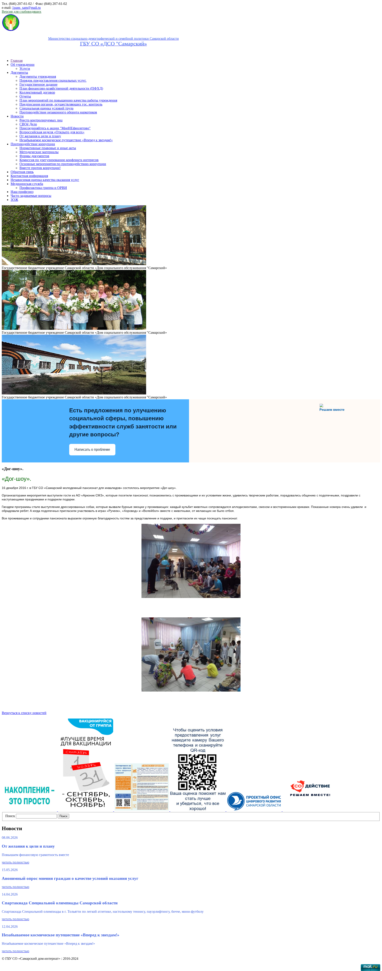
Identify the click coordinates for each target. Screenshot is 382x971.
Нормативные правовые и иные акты (47, 148)
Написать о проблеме (92, 449)
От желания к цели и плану (40, 136)
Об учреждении (22, 64)
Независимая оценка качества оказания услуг (45, 180)
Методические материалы (39, 152)
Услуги (24, 68)
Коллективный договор (37, 92)
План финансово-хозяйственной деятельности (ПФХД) (61, 88)
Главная (17, 60)
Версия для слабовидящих (21, 11)
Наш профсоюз (22, 192)
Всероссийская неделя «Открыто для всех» (51, 132)
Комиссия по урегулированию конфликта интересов (59, 160)
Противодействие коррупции (33, 144)
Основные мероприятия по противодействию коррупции (62, 164)
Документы (19, 72)
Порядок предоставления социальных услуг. (52, 80)
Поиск (10, 816)
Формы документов (34, 156)
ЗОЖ (14, 200)
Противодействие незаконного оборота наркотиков (58, 112)
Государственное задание (38, 84)
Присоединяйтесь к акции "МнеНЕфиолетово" (55, 128)
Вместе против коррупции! (40, 168)
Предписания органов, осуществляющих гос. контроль (60, 104)
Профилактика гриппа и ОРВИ (43, 188)
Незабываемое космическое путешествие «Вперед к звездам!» (66, 140)
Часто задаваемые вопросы (31, 196)
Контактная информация (29, 176)
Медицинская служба (27, 184)
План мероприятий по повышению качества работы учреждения (68, 100)
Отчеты (25, 96)
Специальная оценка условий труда (46, 108)
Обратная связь (22, 172)
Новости (17, 116)
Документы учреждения (37, 76)
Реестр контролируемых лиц (41, 120)
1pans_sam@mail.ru (26, 7)
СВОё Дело (28, 124)
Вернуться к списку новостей (24, 713)
